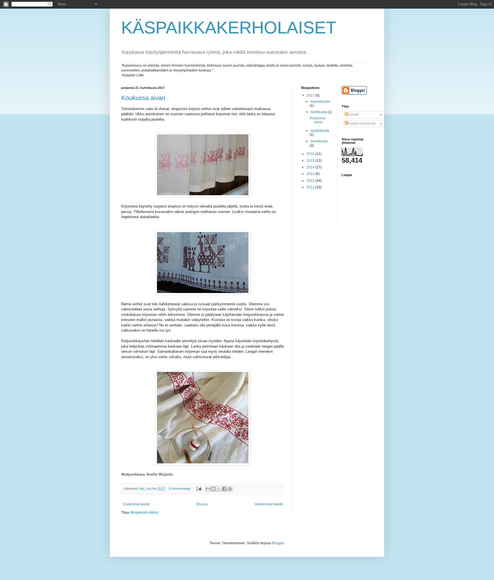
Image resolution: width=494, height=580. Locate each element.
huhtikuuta (319, 112)
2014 (310, 167)
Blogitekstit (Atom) (145, 513)
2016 (310, 154)
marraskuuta (320, 101)
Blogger (278, 543)
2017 (310, 95)
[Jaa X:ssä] (219, 489)
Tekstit (353, 115)
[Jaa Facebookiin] (224, 489)
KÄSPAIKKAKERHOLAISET (228, 27)
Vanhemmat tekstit (268, 504)
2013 (310, 174)
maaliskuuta (319, 131)
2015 (310, 161)
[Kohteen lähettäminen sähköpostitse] (208, 489)
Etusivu (202, 504)
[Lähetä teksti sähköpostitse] (198, 488)
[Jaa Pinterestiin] (230, 489)
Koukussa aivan (143, 97)
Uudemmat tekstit (136, 504)
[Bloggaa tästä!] (213, 489)
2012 (310, 181)
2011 (310, 187)
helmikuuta (319, 141)
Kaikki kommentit (361, 123)
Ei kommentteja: (180, 488)
